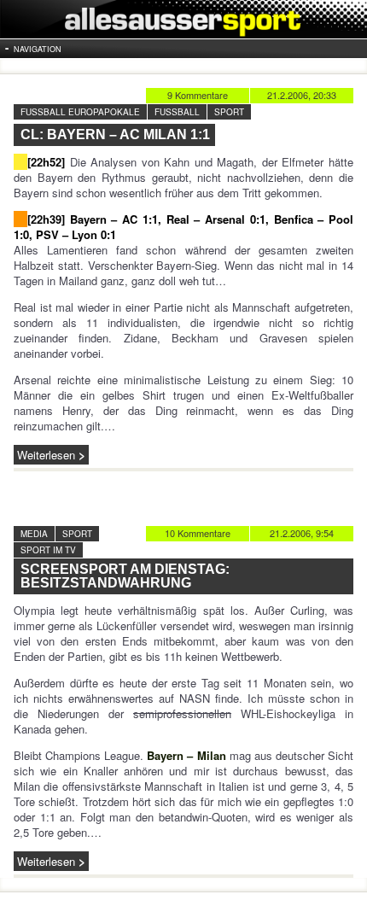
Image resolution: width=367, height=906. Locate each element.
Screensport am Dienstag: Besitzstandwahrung (125, 576)
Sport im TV (48, 550)
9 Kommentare (197, 95)
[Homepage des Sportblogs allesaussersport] (183, 19)
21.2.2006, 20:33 (301, 95)
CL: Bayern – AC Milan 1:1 (115, 134)
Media (34, 534)
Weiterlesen (46, 455)
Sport (229, 112)
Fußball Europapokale (80, 112)
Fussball (177, 112)
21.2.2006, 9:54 (302, 533)
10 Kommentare (197, 533)
